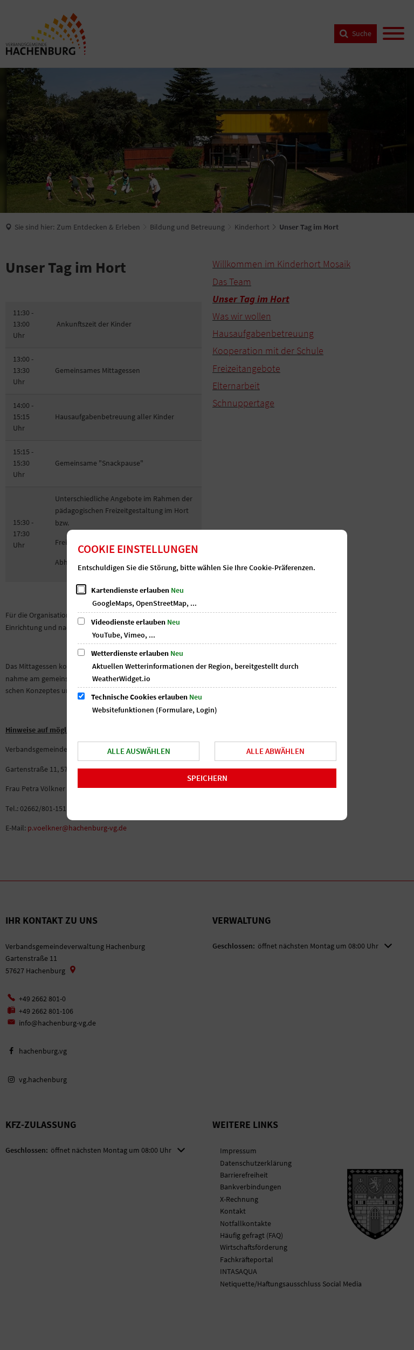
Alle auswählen (138, 751)
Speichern (207, 778)
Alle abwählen (275, 751)
